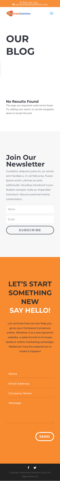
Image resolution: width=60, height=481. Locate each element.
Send (44, 436)
